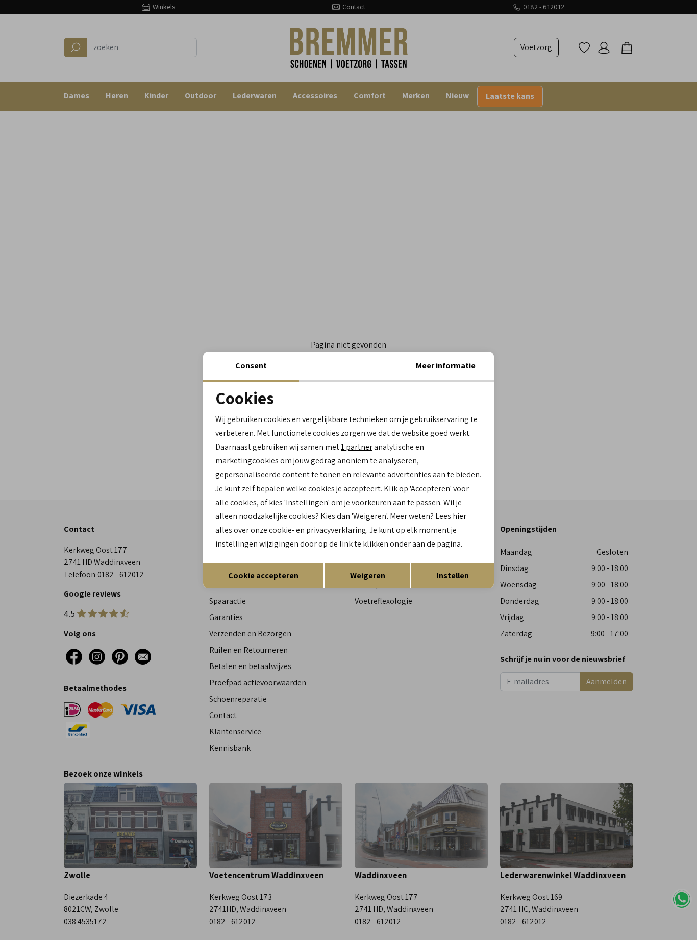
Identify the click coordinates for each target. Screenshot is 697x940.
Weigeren (367, 575)
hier (459, 516)
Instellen (452, 575)
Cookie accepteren (263, 575)
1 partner (356, 446)
